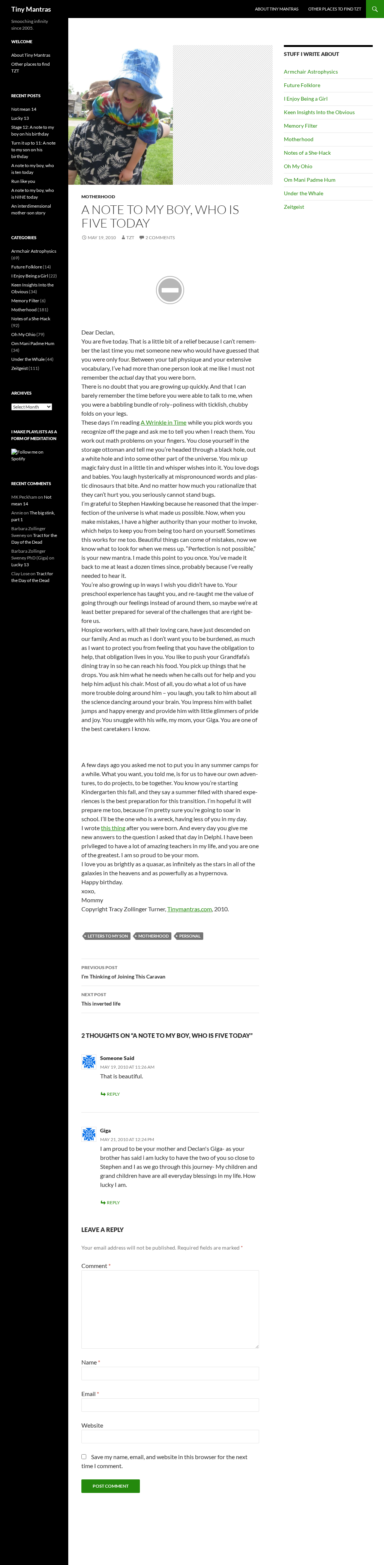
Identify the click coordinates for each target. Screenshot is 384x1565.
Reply (113, 1094)
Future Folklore (302, 85)
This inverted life (100, 999)
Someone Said (117, 1058)
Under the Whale (303, 193)
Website (92, 1425)
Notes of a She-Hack (307, 152)
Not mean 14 (23, 109)
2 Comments (160, 237)
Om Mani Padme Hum (310, 179)
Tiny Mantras (31, 9)
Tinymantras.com (189, 908)
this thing (113, 827)
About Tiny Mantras (276, 8)
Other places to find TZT (334, 8)
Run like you (23, 181)
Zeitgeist (294, 207)
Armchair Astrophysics (311, 71)
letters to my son (108, 935)
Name (90, 1362)
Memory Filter (301, 125)
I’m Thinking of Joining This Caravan (123, 972)
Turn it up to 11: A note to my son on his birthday (33, 149)
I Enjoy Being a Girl (306, 98)
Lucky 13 (20, 118)
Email (90, 1393)
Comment (96, 1265)
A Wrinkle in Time (163, 422)
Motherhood (98, 196)
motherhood (153, 935)
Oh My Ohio (298, 166)
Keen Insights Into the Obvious (319, 112)
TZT (130, 237)
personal (190, 935)
